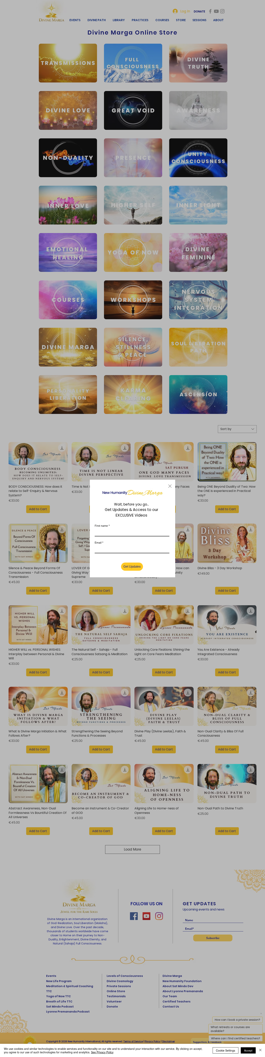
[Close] (260, 1050)
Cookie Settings (225, 1050)
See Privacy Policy (102, 1052)
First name (102, 516)
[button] (169, 477)
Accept (248, 1050)
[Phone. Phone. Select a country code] (101, 557)
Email (99, 533)
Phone (99, 550)
